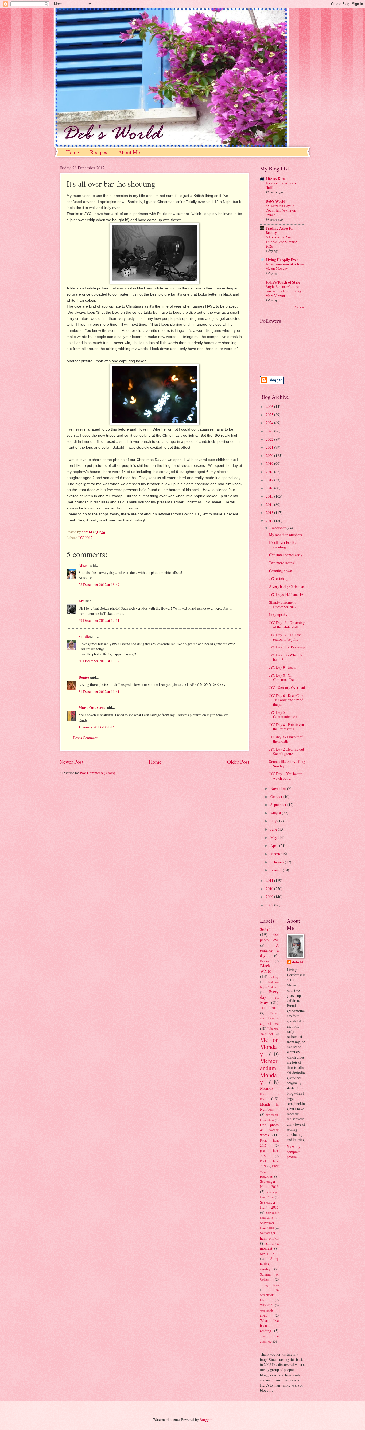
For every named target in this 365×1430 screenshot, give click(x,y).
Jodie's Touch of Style (283, 282)
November (278, 788)
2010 (270, 888)
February (277, 862)
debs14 (297, 962)
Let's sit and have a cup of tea (269, 1018)
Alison (84, 565)
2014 (270, 504)
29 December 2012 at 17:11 (99, 620)
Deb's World (275, 201)
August (276, 812)
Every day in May (269, 997)
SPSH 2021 (269, 1254)
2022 (270, 439)
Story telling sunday (269, 1264)
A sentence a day (269, 950)
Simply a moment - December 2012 (283, 604)
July (273, 820)
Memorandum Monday (268, 1071)
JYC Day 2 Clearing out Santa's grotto (286, 751)
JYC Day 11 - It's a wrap (287, 647)
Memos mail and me (269, 1093)
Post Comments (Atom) (97, 772)
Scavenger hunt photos (269, 1235)
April (274, 845)
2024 (270, 422)
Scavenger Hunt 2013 (269, 1184)
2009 (270, 896)
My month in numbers (285, 534)
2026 (270, 406)
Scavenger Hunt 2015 (269, 1205)
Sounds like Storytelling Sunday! (287, 763)
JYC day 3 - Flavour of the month (286, 739)
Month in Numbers (269, 1107)
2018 (270, 471)
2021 (270, 447)
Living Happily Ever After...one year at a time (285, 262)
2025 (270, 414)
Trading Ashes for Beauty (280, 230)
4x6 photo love (269, 937)
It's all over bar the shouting (282, 544)
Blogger (205, 1419)
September (278, 804)
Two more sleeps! (282, 562)
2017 (270, 480)
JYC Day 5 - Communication (283, 714)
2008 (270, 904)
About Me (129, 152)
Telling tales (269, 1285)
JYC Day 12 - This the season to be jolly (285, 637)
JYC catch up (278, 578)
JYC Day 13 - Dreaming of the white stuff (287, 625)
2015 (270, 496)
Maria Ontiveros (92, 707)
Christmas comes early (285, 554)
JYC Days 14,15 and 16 (286, 594)
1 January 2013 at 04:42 (96, 727)
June (274, 829)
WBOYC (266, 1305)
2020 (270, 455)
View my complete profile (293, 1152)
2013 (270, 512)
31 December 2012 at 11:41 (99, 691)
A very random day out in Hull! (284, 185)
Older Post (238, 761)
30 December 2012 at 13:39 (99, 660)
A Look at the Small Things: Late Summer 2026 (281, 241)
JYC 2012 (85, 537)
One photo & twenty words (269, 1130)
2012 (270, 520)
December (278, 527)
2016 (270, 488)
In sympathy (278, 614)
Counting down (280, 570)
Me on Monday (277, 268)
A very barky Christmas (286, 586)
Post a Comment (85, 737)
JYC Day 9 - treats (282, 667)
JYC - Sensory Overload (287, 687)
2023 (270, 430)
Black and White (269, 968)
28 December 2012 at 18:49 (99, 584)
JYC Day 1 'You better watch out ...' (285, 776)
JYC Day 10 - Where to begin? (286, 657)
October (276, 796)
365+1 (265, 929)
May (274, 837)
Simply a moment (269, 1246)
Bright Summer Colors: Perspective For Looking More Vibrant (283, 291)
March (275, 853)
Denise (84, 677)
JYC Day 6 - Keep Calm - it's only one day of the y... (286, 700)
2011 (270, 880)
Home (72, 152)
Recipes (98, 152)
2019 (270, 463)
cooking (274, 977)
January (276, 870)
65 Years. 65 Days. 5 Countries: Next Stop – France (282, 210)
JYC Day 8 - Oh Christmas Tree (282, 677)
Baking (264, 961)
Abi (81, 601)
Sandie (84, 636)
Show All (300, 307)
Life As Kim (275, 178)
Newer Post (71, 761)
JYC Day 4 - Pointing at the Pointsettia (286, 727)
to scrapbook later (269, 1295)
